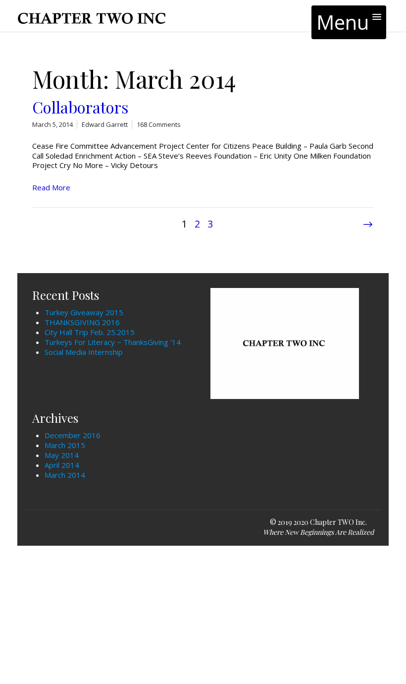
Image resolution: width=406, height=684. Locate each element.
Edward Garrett (105, 124)
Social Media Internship (84, 352)
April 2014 (62, 465)
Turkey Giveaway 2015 (84, 312)
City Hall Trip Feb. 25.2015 (90, 332)
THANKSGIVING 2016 (82, 322)
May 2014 (62, 455)
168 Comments (159, 124)
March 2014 (65, 475)
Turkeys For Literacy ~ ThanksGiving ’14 (113, 342)
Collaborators (80, 107)
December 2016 (73, 435)
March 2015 (65, 445)
